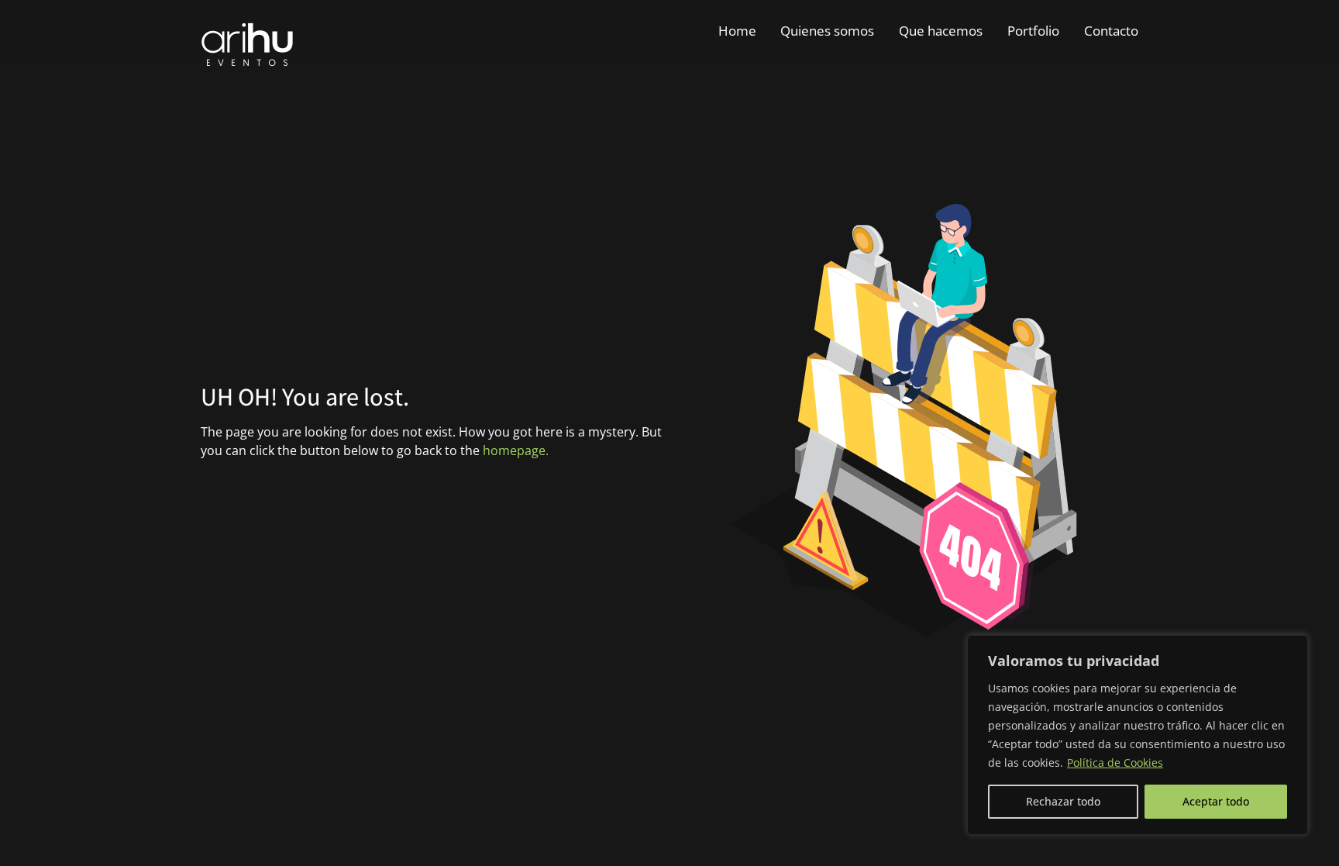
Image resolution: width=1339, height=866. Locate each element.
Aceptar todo (1215, 801)
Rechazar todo (1063, 801)
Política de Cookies (1115, 762)
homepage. (516, 450)
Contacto (1111, 31)
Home (737, 31)
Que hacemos (941, 31)
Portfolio (1033, 31)
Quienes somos (827, 31)
